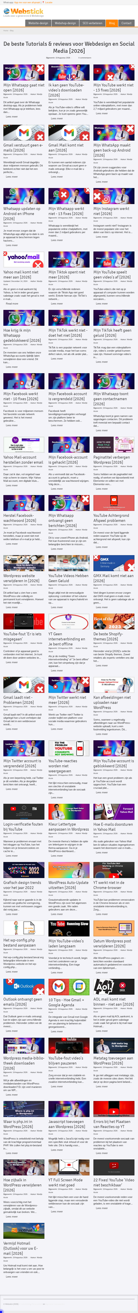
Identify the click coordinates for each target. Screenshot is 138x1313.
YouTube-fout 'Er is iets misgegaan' (22, 636)
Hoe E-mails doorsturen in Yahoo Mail (113, 827)
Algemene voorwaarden (55, 1304)
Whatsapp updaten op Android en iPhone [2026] (21, 213)
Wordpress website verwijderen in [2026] (21, 578)
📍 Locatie (47, 2)
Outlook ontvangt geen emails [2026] (22, 1002)
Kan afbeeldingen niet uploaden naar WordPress (112, 702)
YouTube (121, 9)
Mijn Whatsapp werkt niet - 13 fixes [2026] (66, 211)
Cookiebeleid (25, 1304)
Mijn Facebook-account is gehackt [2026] (68, 460)
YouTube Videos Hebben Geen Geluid (68, 578)
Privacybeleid (36, 1304)
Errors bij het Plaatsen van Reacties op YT (111, 1124)
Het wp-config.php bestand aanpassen (19, 943)
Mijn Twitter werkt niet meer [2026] (67, 700)
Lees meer (12, 116)
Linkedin (133, 9)
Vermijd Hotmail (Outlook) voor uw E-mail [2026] (20, 1248)
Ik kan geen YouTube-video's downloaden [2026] (66, 90)
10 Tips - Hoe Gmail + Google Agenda (66, 1002)
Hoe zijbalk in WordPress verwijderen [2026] (22, 1185)
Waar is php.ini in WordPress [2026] (18, 1124)
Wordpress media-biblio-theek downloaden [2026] (23, 1063)
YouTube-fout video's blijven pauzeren (65, 1061)
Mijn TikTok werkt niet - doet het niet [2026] (68, 333)
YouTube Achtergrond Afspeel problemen (111, 518)
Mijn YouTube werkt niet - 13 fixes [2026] (113, 88)
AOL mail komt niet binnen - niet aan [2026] (113, 1002)
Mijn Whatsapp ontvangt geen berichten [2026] (62, 520)
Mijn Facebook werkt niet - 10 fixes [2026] (20, 396)
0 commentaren (84, 58)
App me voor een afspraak (27, 2)
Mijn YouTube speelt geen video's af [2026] (112, 275)
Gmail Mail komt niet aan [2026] (65, 148)
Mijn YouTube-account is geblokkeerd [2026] (113, 763)
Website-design (38, 23)
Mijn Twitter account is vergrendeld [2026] (22, 763)
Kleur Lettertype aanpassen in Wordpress (68, 827)
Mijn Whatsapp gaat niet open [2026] (23, 88)
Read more (12, 303)
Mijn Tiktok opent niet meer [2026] (66, 275)
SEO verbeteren (92, 23)
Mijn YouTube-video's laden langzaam (66, 943)
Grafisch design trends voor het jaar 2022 (22, 885)
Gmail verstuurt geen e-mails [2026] (23, 148)
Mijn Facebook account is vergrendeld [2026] (67, 396)
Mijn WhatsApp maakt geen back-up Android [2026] (112, 150)
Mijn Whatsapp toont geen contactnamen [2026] (110, 398)
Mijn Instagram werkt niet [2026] (111, 211)
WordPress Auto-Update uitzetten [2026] (68, 885)
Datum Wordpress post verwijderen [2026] (112, 943)
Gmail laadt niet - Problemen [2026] (18, 700)
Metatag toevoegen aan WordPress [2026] (113, 1061)
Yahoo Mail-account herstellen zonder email (23, 460)
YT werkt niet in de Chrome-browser (108, 885)
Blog (112, 23)
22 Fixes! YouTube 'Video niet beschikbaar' (113, 1182)
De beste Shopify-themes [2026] (108, 636)
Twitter (127, 9)
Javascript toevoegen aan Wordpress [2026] (66, 1124)
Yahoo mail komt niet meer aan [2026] (20, 275)
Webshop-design (65, 23)
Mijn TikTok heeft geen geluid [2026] (112, 333)
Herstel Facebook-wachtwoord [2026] (19, 518)
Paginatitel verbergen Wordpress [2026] (111, 460)
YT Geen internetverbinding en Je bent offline (66, 639)
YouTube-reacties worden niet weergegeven (62, 766)
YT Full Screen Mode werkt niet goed (65, 1182)
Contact (126, 23)
